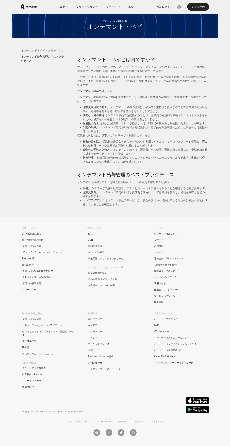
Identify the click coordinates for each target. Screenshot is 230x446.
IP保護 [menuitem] (25, 347)
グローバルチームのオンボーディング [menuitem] (42, 252)
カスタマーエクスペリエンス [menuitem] (37, 353)
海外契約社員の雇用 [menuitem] (32, 239)
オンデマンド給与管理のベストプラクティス (42, 58)
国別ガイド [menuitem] (160, 283)
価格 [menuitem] (90, 233)
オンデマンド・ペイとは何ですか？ (42, 50)
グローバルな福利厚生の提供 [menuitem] (37, 270)
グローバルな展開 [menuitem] (31, 246)
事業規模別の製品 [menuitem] (97, 272)
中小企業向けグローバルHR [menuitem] (102, 279)
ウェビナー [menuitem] (160, 252)
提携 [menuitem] (156, 325)
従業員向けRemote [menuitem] (32, 374)
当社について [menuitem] (95, 319)
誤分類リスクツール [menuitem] (164, 295)
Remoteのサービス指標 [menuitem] (100, 356)
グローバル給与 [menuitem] (96, 252)
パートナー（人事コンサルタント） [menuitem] (173, 337)
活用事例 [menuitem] (158, 246)
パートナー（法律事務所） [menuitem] (168, 350)
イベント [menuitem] (92, 337)
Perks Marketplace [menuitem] (164, 356)
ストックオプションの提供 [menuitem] (36, 277)
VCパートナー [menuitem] (161, 331)
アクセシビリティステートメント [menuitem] (105, 368)
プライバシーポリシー (77, 421)
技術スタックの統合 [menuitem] (164, 270)
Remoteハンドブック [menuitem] (165, 277)
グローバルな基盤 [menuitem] (31, 319)
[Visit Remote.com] (29, 6)
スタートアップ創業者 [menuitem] (34, 368)
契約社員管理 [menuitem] (95, 246)
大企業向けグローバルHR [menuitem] (101, 285)
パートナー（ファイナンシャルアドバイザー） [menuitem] (179, 343)
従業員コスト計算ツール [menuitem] (167, 289)
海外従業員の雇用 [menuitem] (31, 233)
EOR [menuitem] (90, 239)
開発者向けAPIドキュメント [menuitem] (169, 258)
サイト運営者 (157, 421)
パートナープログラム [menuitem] (166, 319)
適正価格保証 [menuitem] (29, 341)
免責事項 (139, 421)
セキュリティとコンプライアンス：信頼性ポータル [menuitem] (48, 333)
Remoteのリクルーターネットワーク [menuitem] (173, 362)
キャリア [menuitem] (92, 325)
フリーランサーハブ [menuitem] (32, 380)
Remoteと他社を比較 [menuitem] (165, 264)
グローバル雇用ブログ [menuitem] (166, 233)
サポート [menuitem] (92, 350)
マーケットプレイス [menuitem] (98, 343)
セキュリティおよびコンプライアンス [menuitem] (42, 325)
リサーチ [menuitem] (158, 239)
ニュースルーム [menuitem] (96, 331)
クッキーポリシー (103, 421)
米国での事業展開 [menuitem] (31, 283)
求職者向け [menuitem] (28, 386)
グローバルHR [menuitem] (29, 289)
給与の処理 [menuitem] (28, 264)
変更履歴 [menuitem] (158, 302)
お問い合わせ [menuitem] (95, 362)
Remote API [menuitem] (28, 258)
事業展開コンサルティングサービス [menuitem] (107, 258)
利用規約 (123, 421)
